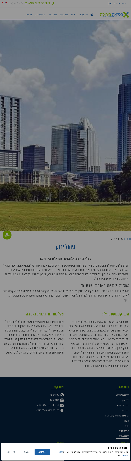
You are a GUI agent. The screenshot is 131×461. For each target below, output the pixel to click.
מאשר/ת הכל (42, 452)
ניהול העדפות (11, 452)
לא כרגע (26, 452)
